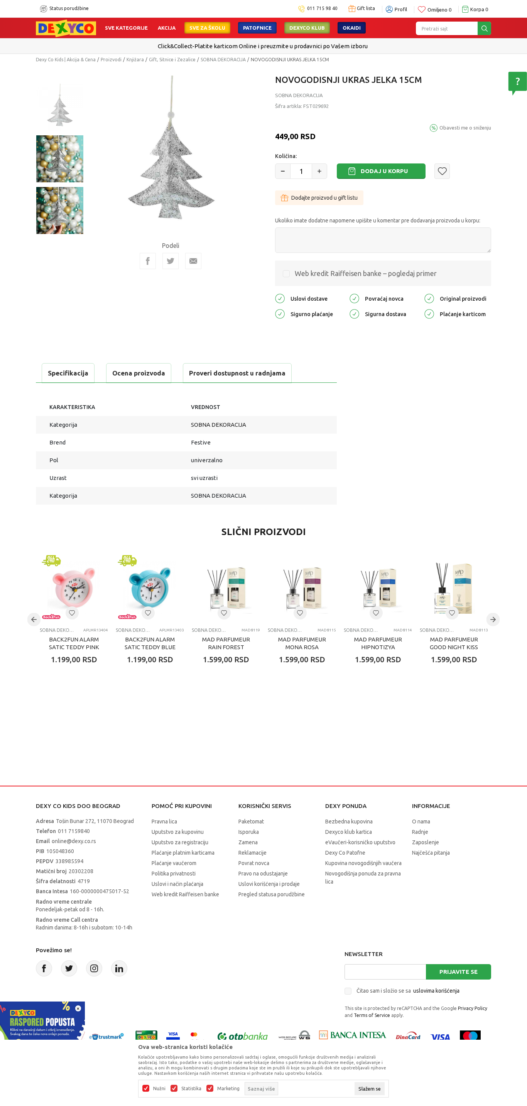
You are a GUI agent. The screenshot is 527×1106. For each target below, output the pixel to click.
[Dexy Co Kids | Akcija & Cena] (66, 28)
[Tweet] (170, 261)
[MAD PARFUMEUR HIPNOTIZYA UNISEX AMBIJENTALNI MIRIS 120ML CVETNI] (377, 587)
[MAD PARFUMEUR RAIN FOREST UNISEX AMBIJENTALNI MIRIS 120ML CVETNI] (225, 587)
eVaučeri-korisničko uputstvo (360, 842)
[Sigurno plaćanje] (280, 313)
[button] (442, 171)
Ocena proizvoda (138, 373)
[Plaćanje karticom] (429, 313)
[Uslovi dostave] (280, 298)
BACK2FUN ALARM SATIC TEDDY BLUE (150, 643)
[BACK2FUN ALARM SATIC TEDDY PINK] (73, 587)
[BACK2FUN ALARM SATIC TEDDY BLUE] (149, 587)
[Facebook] (147, 261)
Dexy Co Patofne (345, 853)
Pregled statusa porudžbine (271, 894)
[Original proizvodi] (429, 298)
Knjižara (135, 59)
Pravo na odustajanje (263, 873)
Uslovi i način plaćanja (177, 884)
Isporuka (248, 832)
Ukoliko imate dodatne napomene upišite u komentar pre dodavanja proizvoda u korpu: (377, 220)
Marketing (228, 1088)
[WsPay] (295, 1036)
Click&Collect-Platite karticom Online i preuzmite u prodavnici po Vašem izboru (263, 46)
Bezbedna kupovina (349, 821)
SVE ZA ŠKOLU (207, 27)
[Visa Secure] (173, 1036)
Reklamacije (252, 853)
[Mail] (193, 261)
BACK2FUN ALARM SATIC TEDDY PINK (74, 643)
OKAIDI (352, 27)
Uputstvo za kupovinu (178, 832)
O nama (421, 821)
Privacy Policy (472, 1008)
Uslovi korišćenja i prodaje (269, 884)
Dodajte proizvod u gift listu (324, 198)
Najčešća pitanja (431, 853)
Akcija (167, 27)
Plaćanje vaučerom (174, 863)
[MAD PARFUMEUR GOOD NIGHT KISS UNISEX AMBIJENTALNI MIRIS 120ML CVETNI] (453, 587)
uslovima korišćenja (436, 991)
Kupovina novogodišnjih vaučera (363, 863)
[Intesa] (352, 1036)
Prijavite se (458, 971)
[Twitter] (69, 968)
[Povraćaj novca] (354, 298)
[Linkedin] (119, 968)
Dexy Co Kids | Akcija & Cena (66, 59)
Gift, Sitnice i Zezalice (172, 59)
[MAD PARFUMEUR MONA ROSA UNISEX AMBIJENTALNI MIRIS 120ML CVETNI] (301, 587)
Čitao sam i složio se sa (407, 990)
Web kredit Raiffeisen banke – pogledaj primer (366, 273)
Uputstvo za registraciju (180, 842)
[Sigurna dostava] (354, 313)
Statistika (191, 1088)
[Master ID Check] (198, 1036)
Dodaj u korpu (384, 171)
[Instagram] (94, 968)
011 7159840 (74, 831)
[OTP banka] (243, 1036)
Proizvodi (111, 59)
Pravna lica (164, 821)
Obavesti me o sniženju (465, 127)
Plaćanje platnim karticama (183, 853)
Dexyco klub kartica (348, 832)
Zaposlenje (425, 842)
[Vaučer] (146, 1036)
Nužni (159, 1088)
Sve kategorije (126, 27)
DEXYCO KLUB (307, 27)
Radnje (420, 832)
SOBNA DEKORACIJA (223, 59)
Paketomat (251, 821)
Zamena (248, 842)
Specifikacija (68, 373)
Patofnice (257, 27)
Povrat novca (253, 863)
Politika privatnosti (174, 873)
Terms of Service (372, 1015)
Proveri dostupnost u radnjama (237, 373)
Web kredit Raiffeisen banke (185, 894)
